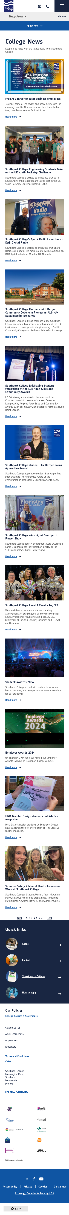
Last (49, 918)
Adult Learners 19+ (15, 1034)
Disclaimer (60, 1186)
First (19, 918)
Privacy (28, 1186)
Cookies (42, 1186)
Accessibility (10, 1186)
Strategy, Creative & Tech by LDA (34, 1193)
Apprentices (11, 1040)
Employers (10, 1046)
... (42, 918)
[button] (16, 1208)
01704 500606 (16, 1092)
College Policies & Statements (21, 1016)
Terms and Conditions (17, 1056)
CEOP (8, 1061)
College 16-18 (12, 1027)
